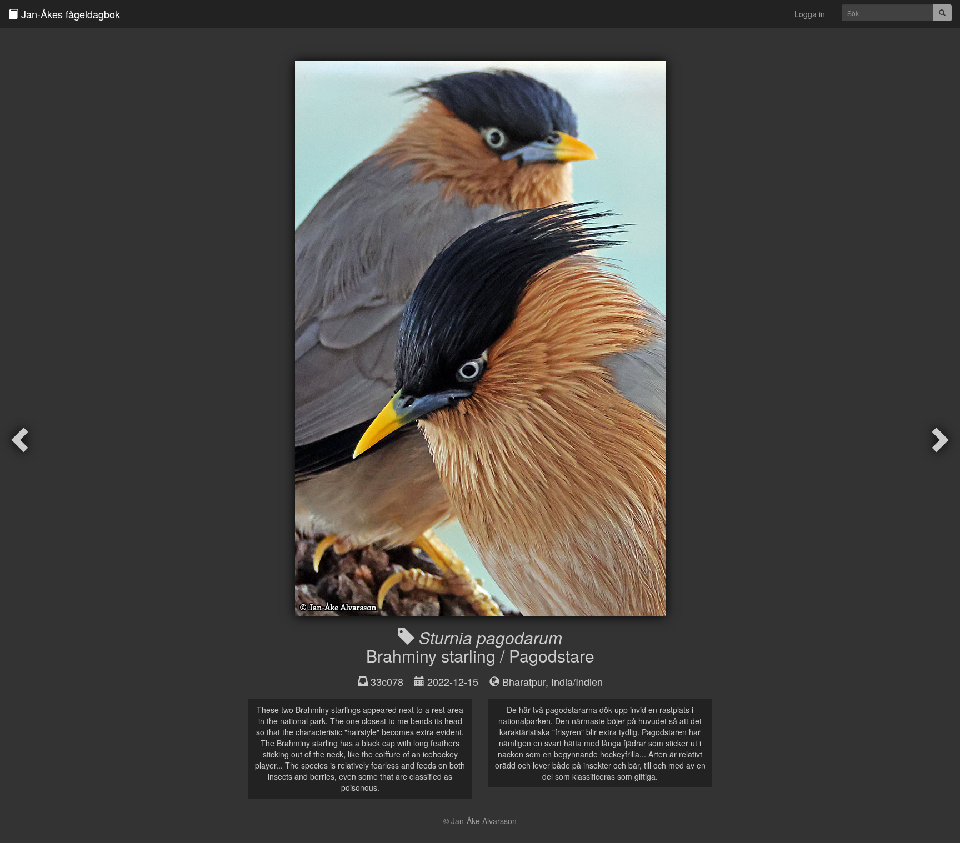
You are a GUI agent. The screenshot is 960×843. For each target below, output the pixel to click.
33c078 (387, 681)
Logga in (809, 13)
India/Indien (577, 681)
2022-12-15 (452, 681)
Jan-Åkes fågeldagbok (69, 14)
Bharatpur (524, 681)
